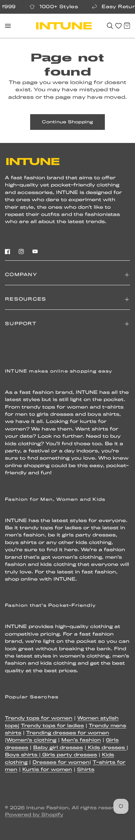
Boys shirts (22, 755)
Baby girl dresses (58, 748)
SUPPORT (20, 324)
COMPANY (21, 275)
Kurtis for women (47, 770)
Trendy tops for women (38, 718)
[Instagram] (21, 251)
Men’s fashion (81, 740)
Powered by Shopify (34, 815)
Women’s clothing (31, 740)
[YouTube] (35, 251)
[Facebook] (7, 251)
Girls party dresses (69, 755)
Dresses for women (60, 763)
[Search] (110, 26)
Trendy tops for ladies (52, 726)
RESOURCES (26, 299)
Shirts (85, 770)
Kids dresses (106, 748)
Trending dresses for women (67, 733)
